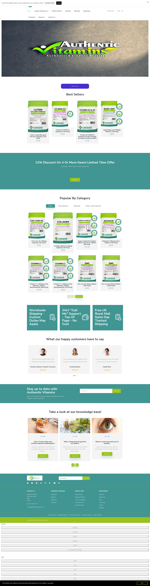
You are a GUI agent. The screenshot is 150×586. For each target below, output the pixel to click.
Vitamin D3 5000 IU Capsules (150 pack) (62, 130)
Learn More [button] (50, 583)
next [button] (78, 296)
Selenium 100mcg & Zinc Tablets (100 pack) (111, 242)
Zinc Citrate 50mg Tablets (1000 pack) (111, 285)
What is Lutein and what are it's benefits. (107, 442)
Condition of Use (79, 502)
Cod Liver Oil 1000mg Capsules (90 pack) (39, 242)
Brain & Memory (63, 206)
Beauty (50, 206)
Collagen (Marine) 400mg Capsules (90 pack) (63, 246)
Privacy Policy (79, 494)
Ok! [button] (142, 583)
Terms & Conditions (80, 500)
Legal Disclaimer (79, 505)
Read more (43, 456)
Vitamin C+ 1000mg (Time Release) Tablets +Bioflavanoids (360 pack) (39, 285)
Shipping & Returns (80, 497)
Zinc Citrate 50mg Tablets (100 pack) (87, 285)
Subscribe (116, 391)
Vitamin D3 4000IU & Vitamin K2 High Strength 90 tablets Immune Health (87, 136)
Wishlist (101, 505)
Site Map (101, 508)
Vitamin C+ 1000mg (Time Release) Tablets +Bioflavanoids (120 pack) (63, 285)
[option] (75, 48)
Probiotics (54, 502)
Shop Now (75, 179)
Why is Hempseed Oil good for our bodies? (75, 442)
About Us (101, 494)
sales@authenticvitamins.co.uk (35, 507)
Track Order (102, 502)
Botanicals (77, 206)
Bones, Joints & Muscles (93, 206)
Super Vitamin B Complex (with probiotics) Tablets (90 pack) (87, 242)
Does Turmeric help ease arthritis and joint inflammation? (43, 442)
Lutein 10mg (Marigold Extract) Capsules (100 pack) (38, 136)
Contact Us (102, 497)
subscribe (86, 478)
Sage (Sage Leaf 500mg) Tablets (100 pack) (112, 130)
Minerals (53, 497)
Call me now (75, 86)
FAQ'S (100, 500)
